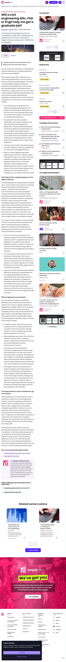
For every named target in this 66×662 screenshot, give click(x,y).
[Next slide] (56, 47)
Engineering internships (11, 456)
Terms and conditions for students (12, 625)
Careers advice (5, 6)
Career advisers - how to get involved (43, 633)
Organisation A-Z (42, 629)
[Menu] (63, 2)
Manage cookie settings (11, 633)
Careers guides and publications (43, 640)
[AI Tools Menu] (46, 2)
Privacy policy (10, 617)
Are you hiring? (41, 637)
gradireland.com (27, 626)
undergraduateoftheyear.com (28, 620)
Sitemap (40, 622)
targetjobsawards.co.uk (28, 617)
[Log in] (59, 2)
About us (40, 619)
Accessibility (10, 636)
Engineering (15, 6)
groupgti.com (26, 631)
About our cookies (11, 629)
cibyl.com (25, 628)
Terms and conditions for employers (12, 621)
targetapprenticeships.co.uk (28, 623)
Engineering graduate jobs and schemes (17, 453)
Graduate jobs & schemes (42, 625)
